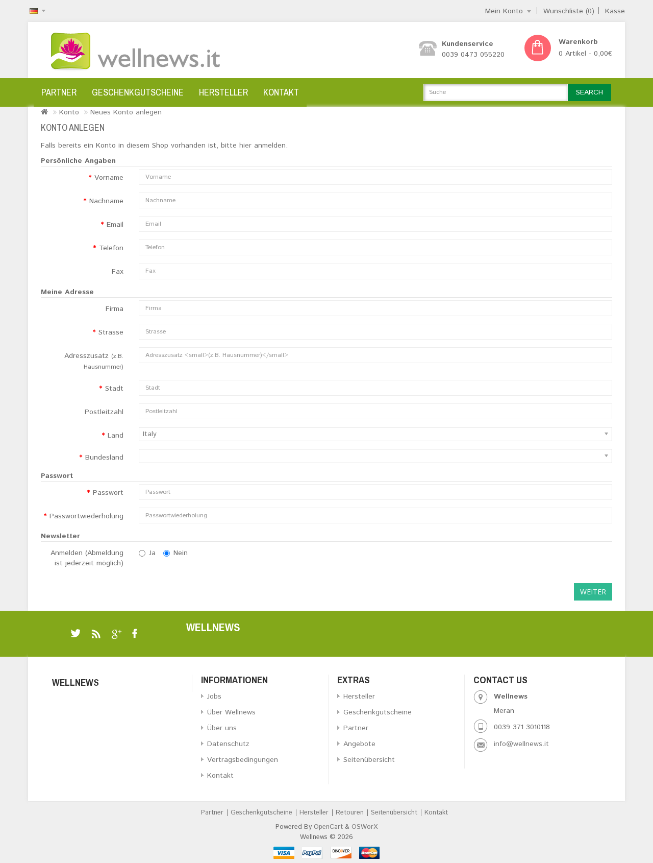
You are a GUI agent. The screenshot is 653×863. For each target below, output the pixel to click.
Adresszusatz (93, 361)
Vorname (108, 178)
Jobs (214, 696)
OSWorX (364, 827)
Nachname (106, 201)
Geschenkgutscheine (138, 92)
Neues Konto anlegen (126, 112)
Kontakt (281, 92)
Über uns (222, 728)
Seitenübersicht (369, 760)
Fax (117, 272)
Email (115, 225)
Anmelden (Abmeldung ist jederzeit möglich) (87, 558)
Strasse (110, 332)
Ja (152, 553)
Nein (180, 553)
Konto (69, 112)
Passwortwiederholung (86, 516)
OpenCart (328, 827)
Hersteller (223, 92)
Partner (59, 92)
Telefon (111, 248)
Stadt (114, 388)
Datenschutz (228, 744)
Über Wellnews (231, 712)
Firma (114, 309)
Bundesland (104, 457)
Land (115, 435)
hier (245, 145)
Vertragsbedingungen (242, 760)
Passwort (108, 493)
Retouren (350, 813)
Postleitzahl (104, 412)
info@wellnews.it (521, 744)
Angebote (359, 744)
